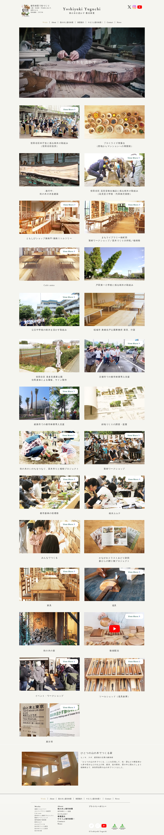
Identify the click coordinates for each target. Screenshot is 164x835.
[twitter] (91, 825)
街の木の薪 (38, 830)
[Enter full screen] (141, 94)
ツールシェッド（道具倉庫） (114, 696)
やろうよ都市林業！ (66, 819)
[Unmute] (27, 94)
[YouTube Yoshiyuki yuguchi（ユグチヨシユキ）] (139, 7)
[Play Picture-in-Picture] (137, 94)
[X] (129, 7)
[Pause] (22, 94)
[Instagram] (134, 7)
